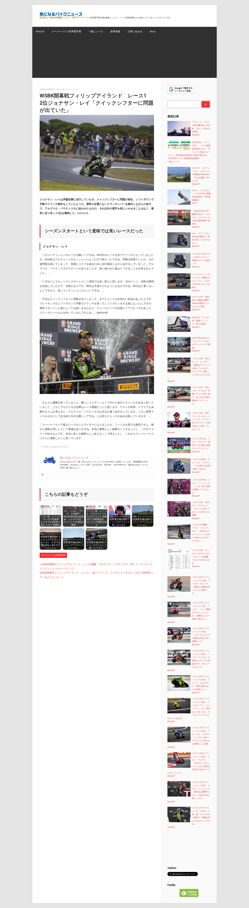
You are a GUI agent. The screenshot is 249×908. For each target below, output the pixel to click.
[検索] (205, 104)
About (153, 31)
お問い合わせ (135, 31)
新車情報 (115, 31)
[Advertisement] (124, 57)
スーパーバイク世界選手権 (66, 31)
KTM (194, 203)
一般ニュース (95, 31)
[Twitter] (42, 474)
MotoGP (40, 31)
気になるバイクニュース (68, 89)
